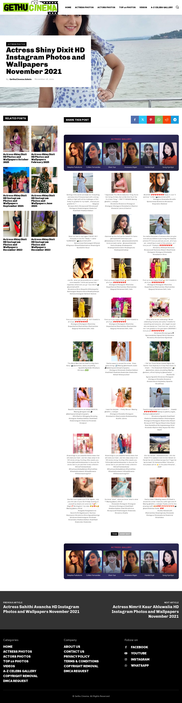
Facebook (139, 647)
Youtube (139, 653)
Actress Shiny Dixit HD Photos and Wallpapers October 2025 (16, 158)
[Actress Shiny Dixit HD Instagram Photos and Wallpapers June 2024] (44, 180)
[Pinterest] (151, 120)
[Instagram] (126, 659)
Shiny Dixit (125, 534)
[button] (177, 7)
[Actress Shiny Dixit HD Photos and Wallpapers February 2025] (44, 139)
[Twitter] (143, 120)
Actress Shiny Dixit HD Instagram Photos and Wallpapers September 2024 (15, 200)
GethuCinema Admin (20, 79)
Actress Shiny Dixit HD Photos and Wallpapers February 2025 (43, 158)
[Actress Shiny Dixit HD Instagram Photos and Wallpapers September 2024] (16, 180)
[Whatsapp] (126, 665)
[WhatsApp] (159, 120)
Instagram (140, 659)
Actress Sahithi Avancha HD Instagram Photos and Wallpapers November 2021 (41, 609)
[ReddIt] (167, 120)
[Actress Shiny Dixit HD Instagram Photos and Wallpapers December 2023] (16, 224)
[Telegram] (175, 120)
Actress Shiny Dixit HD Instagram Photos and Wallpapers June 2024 (43, 200)
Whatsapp (140, 665)
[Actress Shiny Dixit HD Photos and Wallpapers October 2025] (16, 139)
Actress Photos (16, 44)
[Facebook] (135, 120)
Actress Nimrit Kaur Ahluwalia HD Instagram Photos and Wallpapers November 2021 (145, 611)
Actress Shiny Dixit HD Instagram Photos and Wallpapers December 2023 (15, 244)
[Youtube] (126, 653)
